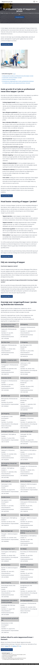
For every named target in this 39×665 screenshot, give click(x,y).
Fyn (20, 646)
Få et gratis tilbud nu (19, 17)
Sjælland (14, 646)
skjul (14, 73)
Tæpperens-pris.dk (7, 1)
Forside (21, 664)
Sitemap (32, 664)
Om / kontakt (26, 664)
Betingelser (37, 664)
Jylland (6, 646)
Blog (29, 664)
